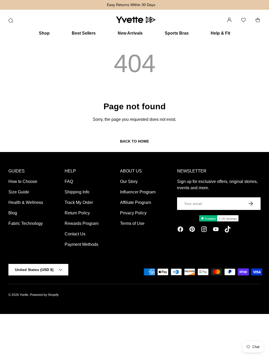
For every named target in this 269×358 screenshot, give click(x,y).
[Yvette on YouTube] (216, 230)
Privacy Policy (133, 213)
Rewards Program (82, 223)
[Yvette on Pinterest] (192, 230)
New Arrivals (130, 33)
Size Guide (18, 192)
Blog (12, 213)
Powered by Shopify (44, 295)
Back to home (134, 141)
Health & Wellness (25, 202)
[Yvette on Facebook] (180, 230)
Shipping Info (77, 192)
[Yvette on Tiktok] (227, 230)
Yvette (24, 295)
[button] (257, 19)
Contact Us (75, 234)
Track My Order (79, 202)
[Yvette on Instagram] (204, 230)
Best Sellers (84, 33)
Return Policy (77, 213)
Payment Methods (81, 244)
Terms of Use (132, 223)
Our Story (129, 181)
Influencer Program (138, 192)
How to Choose (22, 181)
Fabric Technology (25, 223)
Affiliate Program (135, 202)
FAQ (69, 181)
